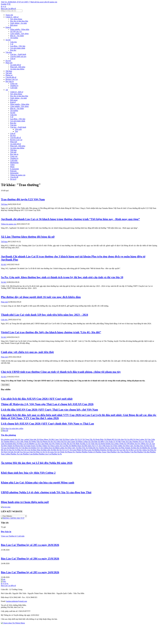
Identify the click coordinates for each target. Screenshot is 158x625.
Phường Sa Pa (56, 454)
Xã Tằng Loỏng (53, 446)
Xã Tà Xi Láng (48, 452)
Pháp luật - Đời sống (17, 67)
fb (1, 6)
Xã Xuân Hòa (113, 448)
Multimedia (14, 163)
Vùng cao (13, 83)
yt (3, 6)
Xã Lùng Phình (75, 450)
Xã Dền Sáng (87, 446)
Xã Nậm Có (38, 452)
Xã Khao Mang (43, 439)
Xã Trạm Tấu (88, 439)
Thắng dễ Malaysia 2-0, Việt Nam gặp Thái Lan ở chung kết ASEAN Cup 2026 (47, 404)
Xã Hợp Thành (6, 446)
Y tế (11, 44)
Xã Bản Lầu (111, 450)
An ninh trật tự (15, 65)
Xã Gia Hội (128, 439)
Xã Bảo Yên (81, 448)
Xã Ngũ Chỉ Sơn (7, 452)
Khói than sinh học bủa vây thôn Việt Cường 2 (28, 472)
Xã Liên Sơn (119, 439)
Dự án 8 (13, 179)
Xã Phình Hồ (109, 439)
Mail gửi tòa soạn (37, 2)
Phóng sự (9, 75)
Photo (12, 167)
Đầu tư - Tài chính (17, 36)
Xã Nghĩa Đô (91, 448)
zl (5, 6)
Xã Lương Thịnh (117, 444)
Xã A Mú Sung (104, 446)
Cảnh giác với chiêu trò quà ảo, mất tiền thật (27, 352)
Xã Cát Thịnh (59, 452)
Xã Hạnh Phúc (98, 439)
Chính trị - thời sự (12, 17)
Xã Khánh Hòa (11, 444)
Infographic (14, 173)
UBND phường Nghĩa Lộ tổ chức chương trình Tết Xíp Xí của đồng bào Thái (46, 492)
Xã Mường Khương (99, 450)
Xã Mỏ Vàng (121, 442)
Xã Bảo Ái (84, 444)
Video (12, 165)
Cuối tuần (13, 88)
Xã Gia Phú (64, 446)
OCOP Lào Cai (16, 31)
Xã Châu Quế (58, 442)
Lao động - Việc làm (17, 46)
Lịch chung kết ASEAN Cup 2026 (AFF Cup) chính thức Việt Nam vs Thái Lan (47, 423)
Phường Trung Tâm (103, 452)
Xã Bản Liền (46, 450)
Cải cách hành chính (17, 48)
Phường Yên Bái (143, 452)
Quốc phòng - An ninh (18, 23)
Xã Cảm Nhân (43, 444)
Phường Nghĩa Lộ (89, 452)
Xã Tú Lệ (79, 439)
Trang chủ (9, 15)
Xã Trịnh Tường (116, 446)
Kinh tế (8, 27)
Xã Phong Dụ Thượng (73, 452)
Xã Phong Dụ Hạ (46, 442)
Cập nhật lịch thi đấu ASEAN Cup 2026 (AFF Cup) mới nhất (37, 398)
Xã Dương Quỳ (34, 448)
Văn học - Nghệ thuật (18, 54)
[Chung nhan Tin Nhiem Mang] (13, 623)
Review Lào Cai (12, 79)
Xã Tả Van (8, 450)
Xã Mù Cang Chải (56, 439)
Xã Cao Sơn (121, 450)
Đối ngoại (13, 25)
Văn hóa (9, 52)
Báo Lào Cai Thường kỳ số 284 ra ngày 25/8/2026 (30, 558)
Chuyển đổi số (11, 77)
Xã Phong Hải (17, 446)
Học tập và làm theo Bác (19, 21)
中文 (9, 4)
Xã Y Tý (95, 446)
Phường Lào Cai (45, 454)
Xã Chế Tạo (18, 452)
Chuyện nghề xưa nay (18, 56)
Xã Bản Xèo (139, 446)
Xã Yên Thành (54, 444)
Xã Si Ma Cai (131, 450)
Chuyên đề (14, 177)
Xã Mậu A (102, 442)
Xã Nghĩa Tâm (34, 442)
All (7, 90)
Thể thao (9, 71)
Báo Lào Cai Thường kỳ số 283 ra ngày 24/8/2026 (30, 572)
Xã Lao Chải (28, 452)
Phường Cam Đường (31, 454)
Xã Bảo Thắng (41, 446)
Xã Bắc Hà (55, 450)
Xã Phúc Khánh (124, 448)
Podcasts (13, 171)
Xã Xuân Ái (111, 442)
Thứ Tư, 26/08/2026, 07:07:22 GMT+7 (15, 2)
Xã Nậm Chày (128, 446)
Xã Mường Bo (145, 448)
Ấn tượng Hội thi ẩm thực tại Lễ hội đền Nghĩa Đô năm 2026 (36, 462)
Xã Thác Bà (65, 444)
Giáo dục (13, 42)
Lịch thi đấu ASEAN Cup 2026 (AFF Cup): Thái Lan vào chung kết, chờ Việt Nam (49, 409)
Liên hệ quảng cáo (50, 2)
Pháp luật (9, 63)
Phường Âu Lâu (17, 454)
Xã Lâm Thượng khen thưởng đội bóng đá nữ (27, 236)
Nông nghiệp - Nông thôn (19, 29)
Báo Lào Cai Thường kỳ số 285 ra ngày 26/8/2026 (30, 544)
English (3, 4)
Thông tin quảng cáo (17, 175)
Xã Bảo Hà (135, 448)
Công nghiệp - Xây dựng (19, 34)
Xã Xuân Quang (29, 446)
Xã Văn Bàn (23, 448)
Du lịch (8, 61)
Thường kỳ (14, 86)
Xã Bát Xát (148, 446)
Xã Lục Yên (143, 442)
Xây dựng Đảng (16, 19)
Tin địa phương (8, 435)
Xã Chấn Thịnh (23, 442)
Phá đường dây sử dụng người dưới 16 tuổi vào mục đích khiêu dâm (41, 297)
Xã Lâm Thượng (132, 442)
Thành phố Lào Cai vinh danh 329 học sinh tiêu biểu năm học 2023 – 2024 (44, 314)
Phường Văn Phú (130, 452)
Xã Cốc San (150, 444)
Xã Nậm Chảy (70, 448)
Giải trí (12, 59)
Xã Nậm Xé (151, 450)
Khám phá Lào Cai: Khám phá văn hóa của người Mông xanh (37, 482)
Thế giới (9, 73)
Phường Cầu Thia (117, 452)
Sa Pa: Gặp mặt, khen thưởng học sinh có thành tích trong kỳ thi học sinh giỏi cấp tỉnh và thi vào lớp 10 (62, 277)
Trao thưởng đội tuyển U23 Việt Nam (23, 199)
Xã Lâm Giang (70, 442)
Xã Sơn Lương (139, 439)
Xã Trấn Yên (93, 444)
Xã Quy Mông (140, 444)
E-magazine (14, 169)
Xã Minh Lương (58, 448)
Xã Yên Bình (75, 444)
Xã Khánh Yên (13, 448)
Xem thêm (5, 385)
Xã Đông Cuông (82, 442)
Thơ (16, 131)
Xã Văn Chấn (150, 439)
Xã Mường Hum (75, 446)
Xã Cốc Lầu (26, 450)
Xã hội (8, 40)
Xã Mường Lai (32, 444)
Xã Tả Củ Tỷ (64, 450)
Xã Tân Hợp (93, 442)
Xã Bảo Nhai (36, 450)
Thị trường (14, 38)
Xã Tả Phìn (16, 450)
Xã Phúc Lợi (21, 444)
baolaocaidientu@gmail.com (16, 601)
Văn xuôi (18, 129)
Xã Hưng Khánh (104, 444)
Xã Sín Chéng (141, 450)
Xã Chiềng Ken (46, 448)
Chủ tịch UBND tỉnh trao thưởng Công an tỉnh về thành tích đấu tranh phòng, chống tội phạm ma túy (61, 371)
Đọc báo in (10, 81)
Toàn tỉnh (33, 439)
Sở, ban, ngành (23, 439)
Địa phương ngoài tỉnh (9, 439)
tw (7, 583)
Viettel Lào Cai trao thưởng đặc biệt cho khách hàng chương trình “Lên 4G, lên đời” (51, 332)
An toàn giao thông (17, 69)
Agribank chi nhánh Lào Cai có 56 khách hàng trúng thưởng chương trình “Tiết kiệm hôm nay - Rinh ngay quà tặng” (70, 219)
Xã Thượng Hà (102, 448)
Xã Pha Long (86, 450)
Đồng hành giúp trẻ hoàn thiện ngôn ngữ (25, 502)
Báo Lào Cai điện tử (8, 8)
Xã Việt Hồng (129, 444)
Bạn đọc (13, 50)
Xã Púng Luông (69, 439)
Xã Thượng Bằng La (9, 442)
